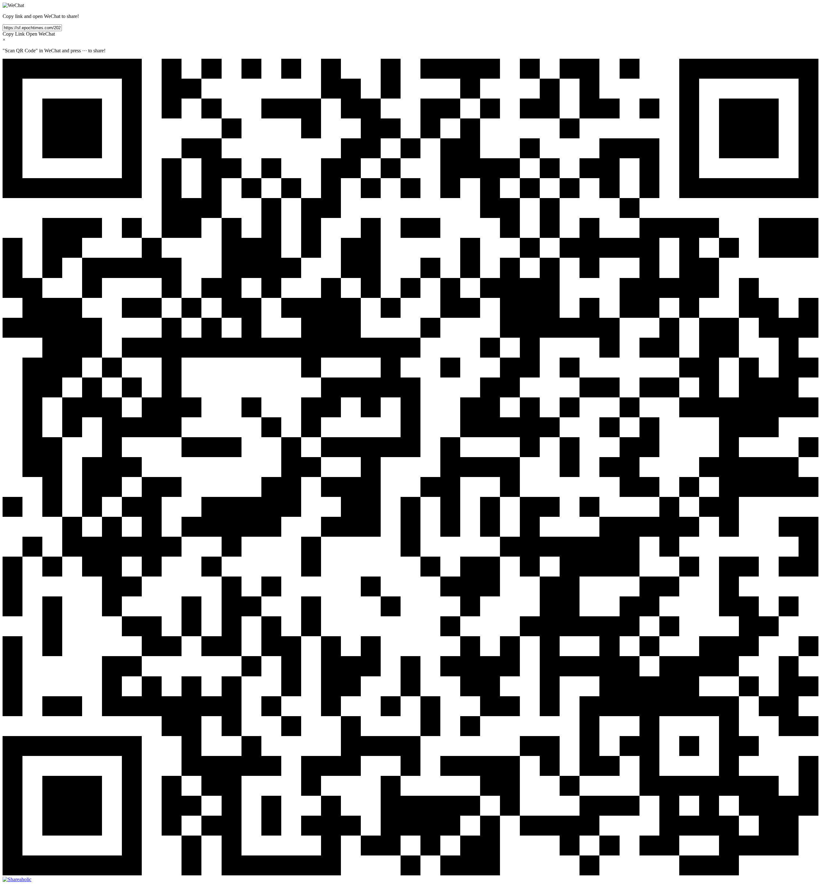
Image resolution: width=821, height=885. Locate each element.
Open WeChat (40, 34)
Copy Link (14, 34)
